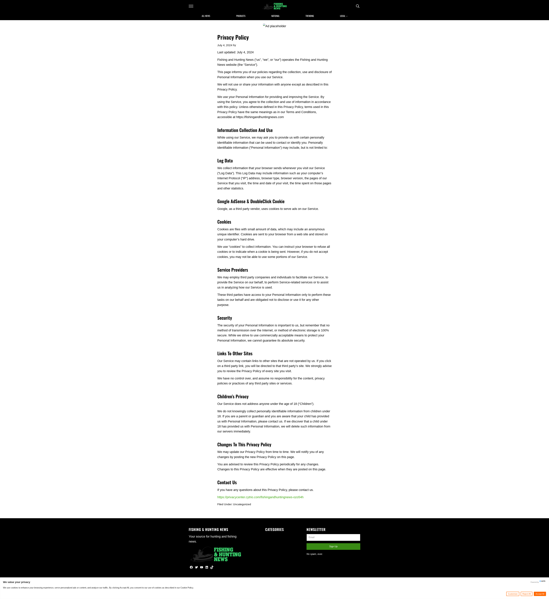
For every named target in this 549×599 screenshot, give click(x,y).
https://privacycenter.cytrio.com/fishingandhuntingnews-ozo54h (260, 497)
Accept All (540, 594)
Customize (513, 594)
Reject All (526, 594)
